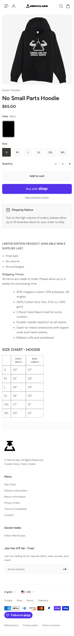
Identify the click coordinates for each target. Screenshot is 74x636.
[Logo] (37, 6)
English (8, 592)
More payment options (37, 197)
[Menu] (6, 6)
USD (28, 592)
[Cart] (67, 6)
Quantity (7, 163)
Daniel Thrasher (11, 90)
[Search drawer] (60, 6)
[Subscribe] (65, 569)
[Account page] (13, 6)
